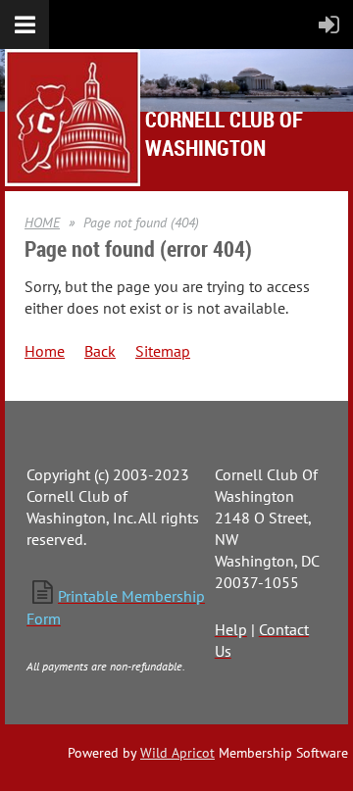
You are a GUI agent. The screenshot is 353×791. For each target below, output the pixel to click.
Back (100, 351)
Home (45, 351)
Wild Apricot (177, 753)
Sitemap (162, 351)
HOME (42, 222)
